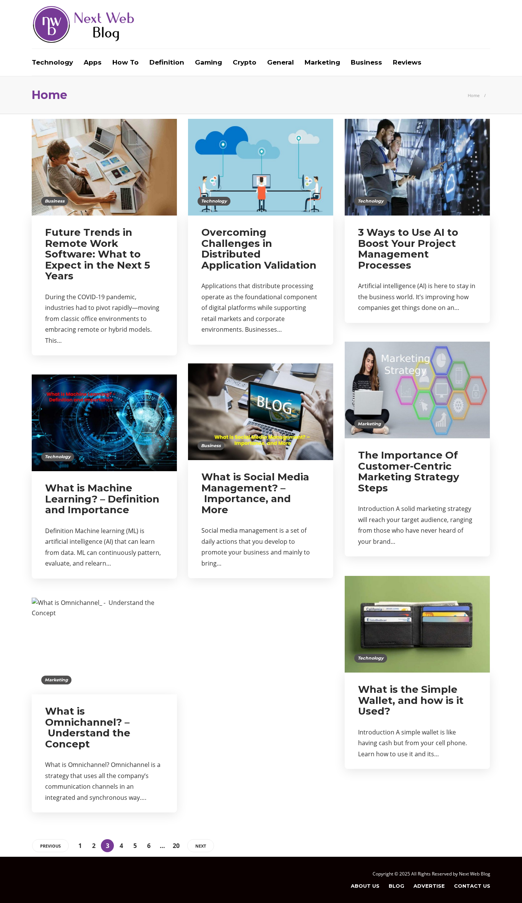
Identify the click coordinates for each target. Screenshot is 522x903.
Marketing (322, 62)
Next (200, 846)
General (280, 62)
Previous (50, 846)
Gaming (208, 62)
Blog (396, 886)
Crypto (244, 62)
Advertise (429, 886)
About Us (365, 886)
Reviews (407, 62)
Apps (93, 62)
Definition (166, 62)
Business (366, 62)
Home (474, 95)
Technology (52, 62)
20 (176, 845)
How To (125, 62)
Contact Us (472, 886)
